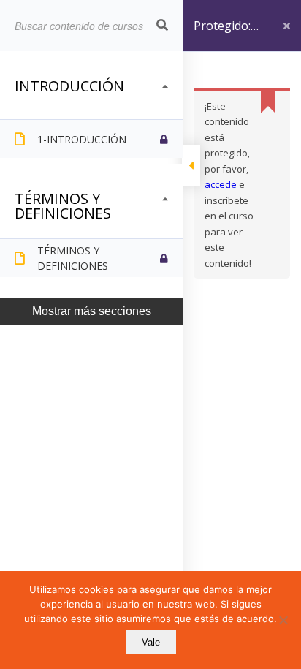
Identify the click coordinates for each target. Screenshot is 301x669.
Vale (151, 642)
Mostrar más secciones (91, 311)
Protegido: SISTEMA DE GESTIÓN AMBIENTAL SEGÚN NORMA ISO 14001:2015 (228, 34)
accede (221, 184)
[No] (282, 620)
